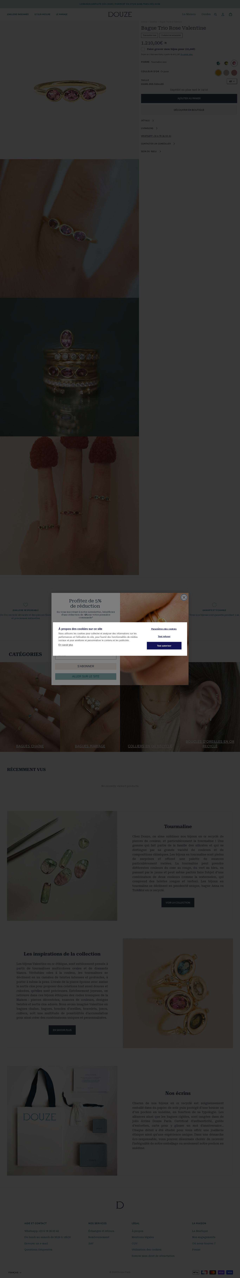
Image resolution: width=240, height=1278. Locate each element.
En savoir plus (66, 644)
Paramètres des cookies (164, 629)
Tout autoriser (164, 645)
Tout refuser (164, 636)
